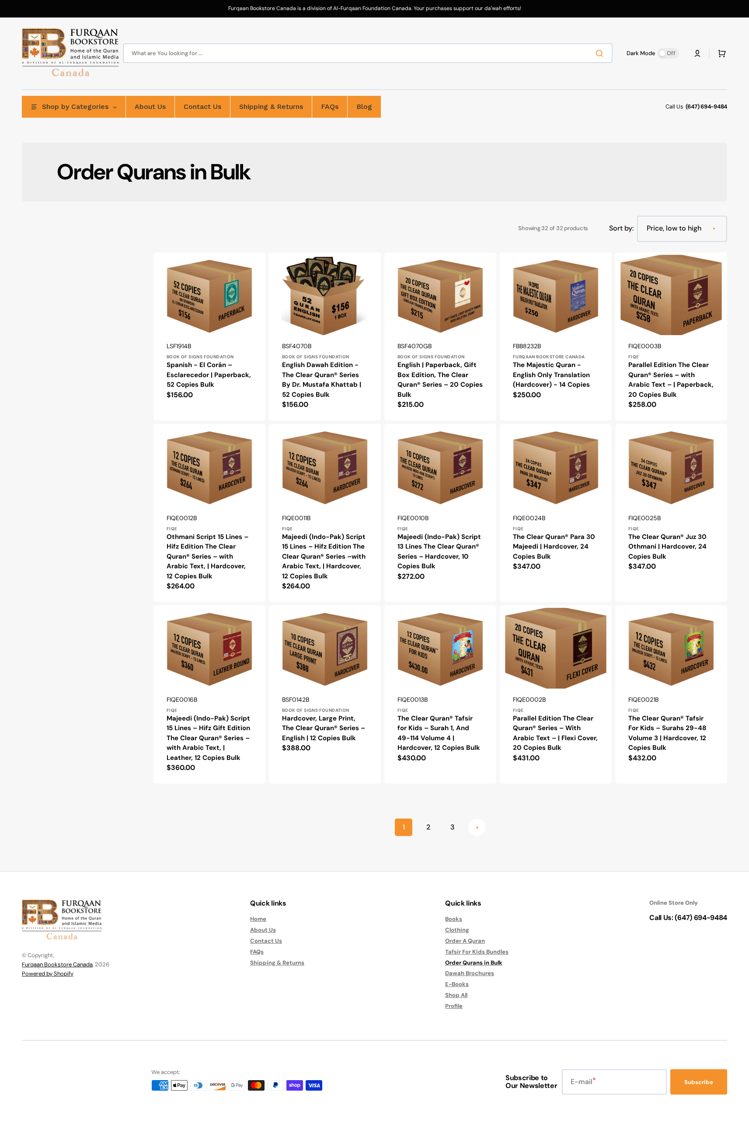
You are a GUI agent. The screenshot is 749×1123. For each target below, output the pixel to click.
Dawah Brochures (469, 973)
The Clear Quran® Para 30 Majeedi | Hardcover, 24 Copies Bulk (554, 546)
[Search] (601, 53)
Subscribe (698, 1082)
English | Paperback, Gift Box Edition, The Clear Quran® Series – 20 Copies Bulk (440, 379)
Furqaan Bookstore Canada (57, 964)
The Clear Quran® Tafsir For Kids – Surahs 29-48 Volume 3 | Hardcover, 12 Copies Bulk (667, 733)
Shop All (456, 995)
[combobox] (368, 53)
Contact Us (266, 941)
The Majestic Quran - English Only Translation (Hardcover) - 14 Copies (551, 374)
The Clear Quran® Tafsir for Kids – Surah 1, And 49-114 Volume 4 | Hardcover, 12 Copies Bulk (438, 733)
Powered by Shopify (47, 973)
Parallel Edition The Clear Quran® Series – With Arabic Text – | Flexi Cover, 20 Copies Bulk (555, 733)
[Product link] (209, 336)
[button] (697, 53)
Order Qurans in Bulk (473, 962)
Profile (454, 1006)
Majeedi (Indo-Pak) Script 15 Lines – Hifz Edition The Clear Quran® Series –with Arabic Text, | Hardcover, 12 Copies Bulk (324, 556)
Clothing (457, 930)
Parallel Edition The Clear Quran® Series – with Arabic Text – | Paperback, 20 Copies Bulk (671, 379)
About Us (263, 930)
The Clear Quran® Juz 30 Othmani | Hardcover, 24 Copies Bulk (667, 546)
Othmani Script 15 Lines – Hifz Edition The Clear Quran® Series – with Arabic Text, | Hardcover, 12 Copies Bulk (207, 556)
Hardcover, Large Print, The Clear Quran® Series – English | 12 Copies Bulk (323, 728)
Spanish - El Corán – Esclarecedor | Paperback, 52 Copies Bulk (209, 374)
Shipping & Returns (277, 962)
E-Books (457, 984)
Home (258, 919)
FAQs (257, 951)
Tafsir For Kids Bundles (477, 951)
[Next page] (477, 827)
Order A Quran (465, 941)
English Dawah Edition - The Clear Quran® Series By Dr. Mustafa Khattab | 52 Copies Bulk (321, 379)
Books (453, 919)
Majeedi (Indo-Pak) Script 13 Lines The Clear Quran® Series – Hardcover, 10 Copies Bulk (439, 551)
